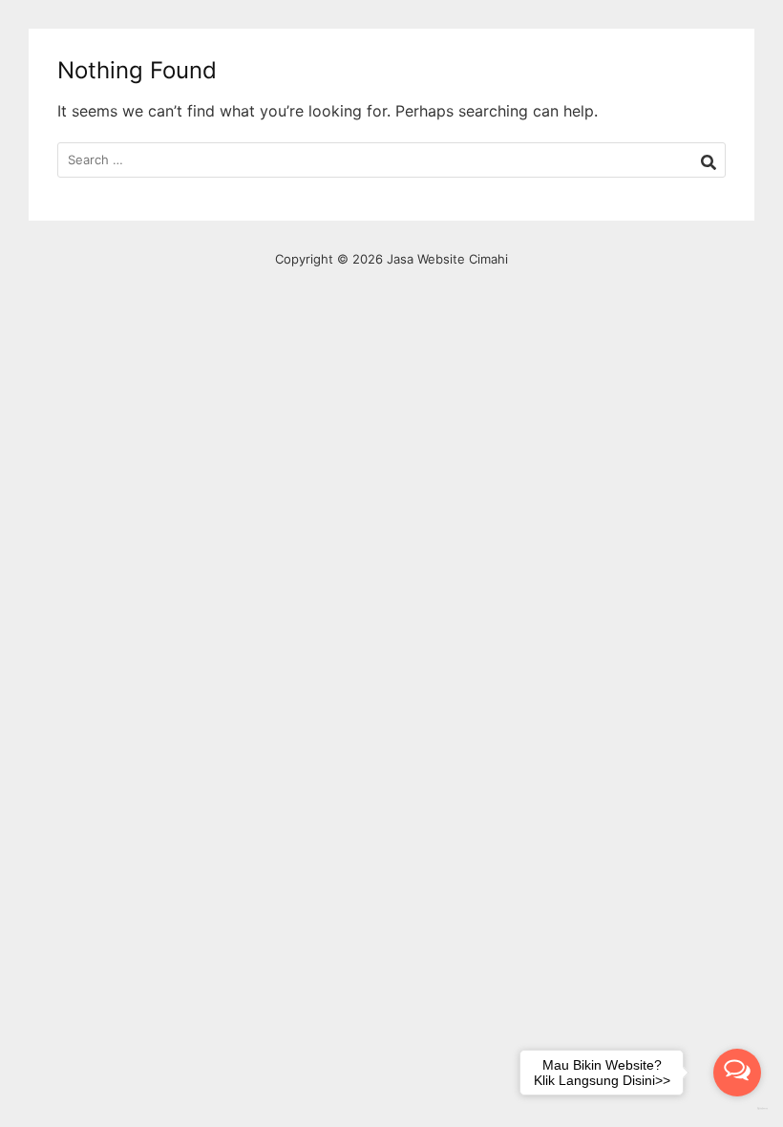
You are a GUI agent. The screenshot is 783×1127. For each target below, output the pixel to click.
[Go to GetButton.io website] (737, 1108)
